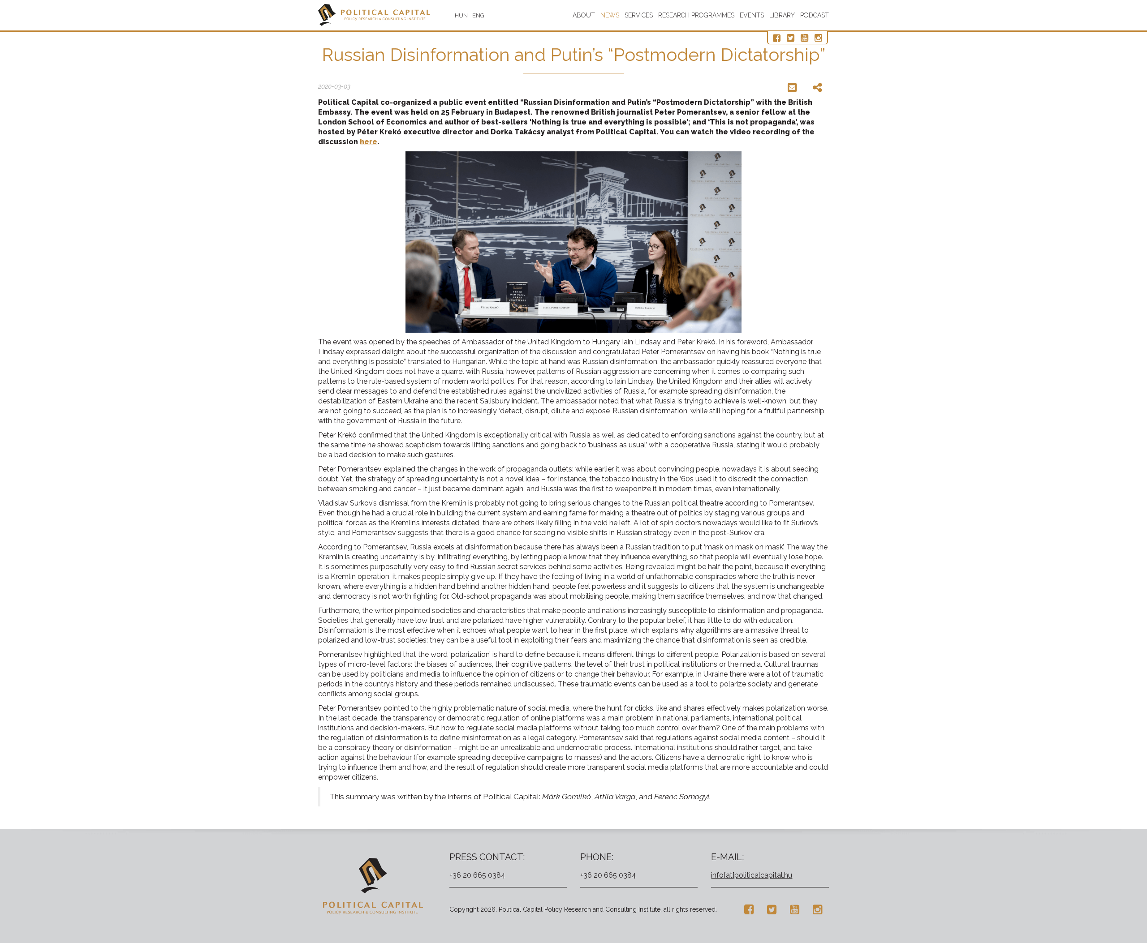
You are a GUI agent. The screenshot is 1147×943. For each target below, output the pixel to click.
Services (639, 15)
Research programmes (696, 15)
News (609, 15)
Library (782, 15)
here (368, 141)
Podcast (814, 15)
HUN (461, 15)
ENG (478, 15)
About (584, 15)
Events (752, 15)
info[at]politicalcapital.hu (751, 875)
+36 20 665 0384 (477, 875)
